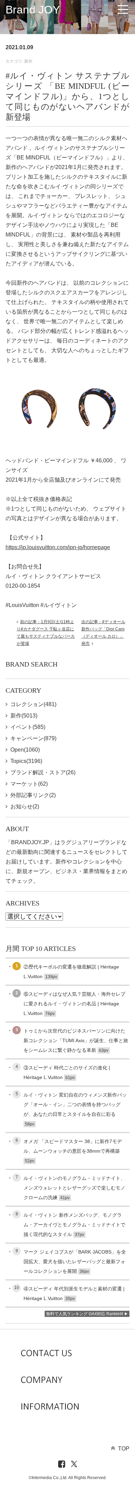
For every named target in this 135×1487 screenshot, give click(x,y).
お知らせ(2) (24, 806)
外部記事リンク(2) (33, 795)
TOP (123, 1449)
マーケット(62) (29, 784)
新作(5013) (23, 716)
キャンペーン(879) (33, 738)
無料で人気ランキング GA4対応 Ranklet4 (84, 1313)
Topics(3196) (26, 761)
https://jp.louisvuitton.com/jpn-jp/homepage (58, 547)
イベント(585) (27, 727)
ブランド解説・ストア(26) (42, 772)
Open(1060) (25, 750)
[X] (74, 1464)
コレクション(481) (33, 704)
